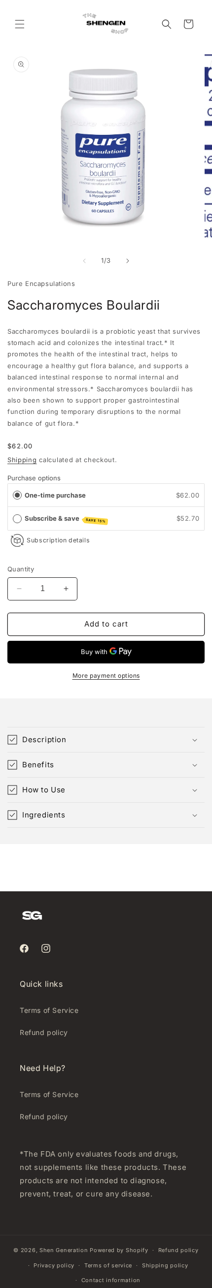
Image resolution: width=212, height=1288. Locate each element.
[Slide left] (84, 261)
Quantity (20, 569)
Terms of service (108, 1265)
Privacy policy (54, 1265)
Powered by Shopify (119, 1250)
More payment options (106, 675)
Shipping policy (165, 1265)
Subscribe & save (65, 519)
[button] (20, 24)
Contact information (111, 1280)
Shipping (22, 460)
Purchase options (34, 478)
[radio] (17, 495)
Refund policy (44, 1032)
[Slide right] (128, 261)
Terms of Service (49, 1010)
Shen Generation (63, 1250)
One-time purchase (55, 495)
